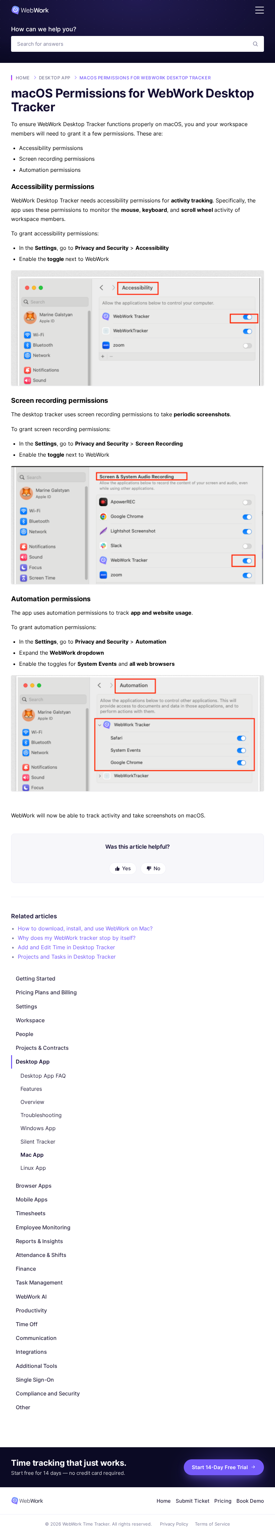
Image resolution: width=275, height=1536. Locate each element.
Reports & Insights (39, 1241)
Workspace (30, 1020)
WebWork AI (31, 1296)
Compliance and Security (48, 1393)
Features (31, 1088)
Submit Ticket (193, 1501)
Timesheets (31, 1213)
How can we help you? (43, 29)
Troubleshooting (41, 1115)
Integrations (31, 1351)
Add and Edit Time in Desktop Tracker (66, 947)
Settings (26, 1006)
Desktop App (33, 1061)
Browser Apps (34, 1185)
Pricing (222, 1501)
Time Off (27, 1324)
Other (23, 1407)
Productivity (31, 1310)
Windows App (38, 1128)
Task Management (39, 1282)
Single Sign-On (35, 1379)
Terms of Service (212, 1524)
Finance (26, 1268)
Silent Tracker (37, 1141)
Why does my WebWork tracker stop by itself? (76, 937)
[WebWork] (27, 1501)
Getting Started (35, 978)
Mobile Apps (32, 1199)
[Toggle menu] (259, 10)
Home (23, 77)
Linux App (33, 1167)
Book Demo (250, 1501)
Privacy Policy (174, 1524)
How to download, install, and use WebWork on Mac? (85, 928)
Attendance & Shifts (41, 1255)
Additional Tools (36, 1365)
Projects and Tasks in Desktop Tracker (67, 956)
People (24, 1034)
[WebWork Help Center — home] (30, 10)
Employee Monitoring (43, 1227)
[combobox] (129, 44)
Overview (32, 1102)
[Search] (255, 44)
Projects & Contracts (42, 1047)
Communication (36, 1338)
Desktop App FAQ (43, 1075)
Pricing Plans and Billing (46, 992)
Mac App (32, 1154)
